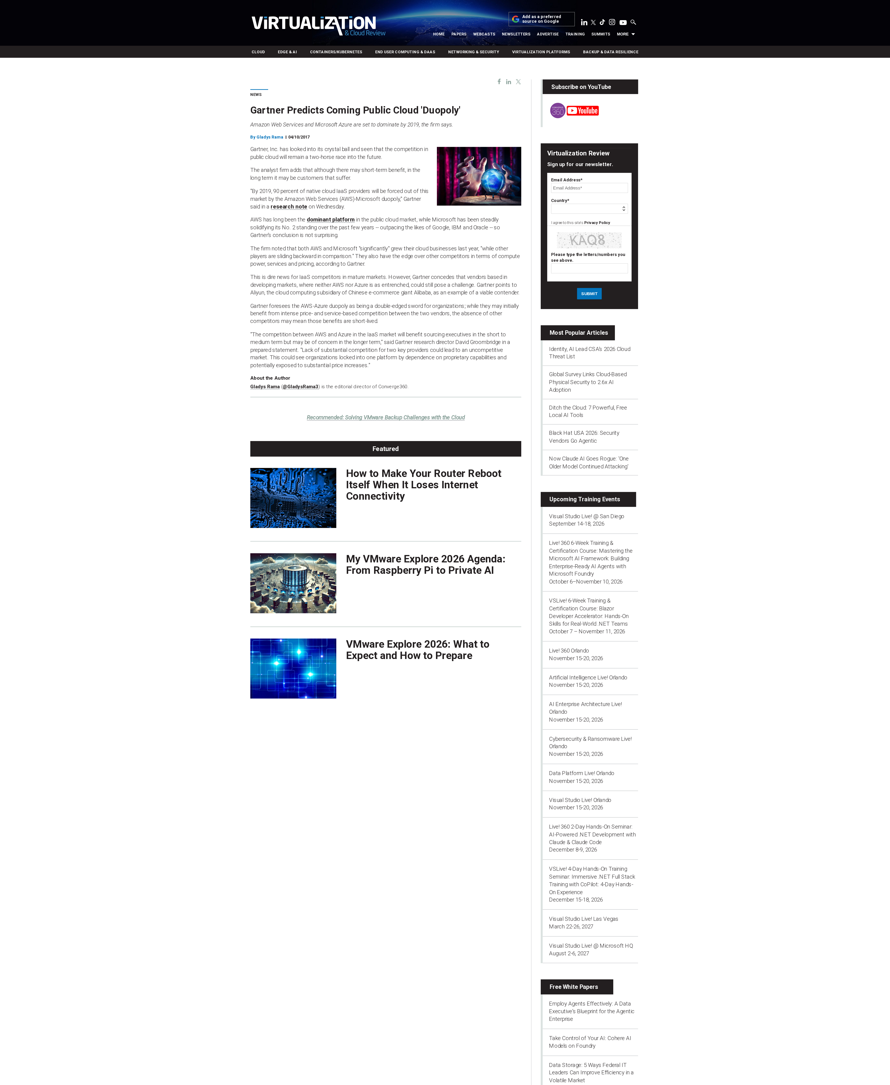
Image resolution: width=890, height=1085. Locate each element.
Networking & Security (473, 52)
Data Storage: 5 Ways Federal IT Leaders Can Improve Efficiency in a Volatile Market (591, 1073)
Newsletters (516, 34)
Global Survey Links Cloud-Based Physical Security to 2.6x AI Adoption (588, 382)
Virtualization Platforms (541, 52)
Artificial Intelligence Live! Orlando (588, 677)
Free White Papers (574, 986)
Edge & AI (287, 52)
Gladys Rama (270, 136)
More (623, 34)
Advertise (548, 34)
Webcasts (484, 34)
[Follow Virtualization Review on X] (593, 23)
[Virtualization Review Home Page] (318, 27)
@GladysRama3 (300, 386)
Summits (600, 34)
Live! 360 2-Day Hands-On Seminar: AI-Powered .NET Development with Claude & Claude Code (592, 834)
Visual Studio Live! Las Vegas (584, 919)
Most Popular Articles (579, 332)
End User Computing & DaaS (405, 52)
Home (439, 34)
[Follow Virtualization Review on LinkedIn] (584, 23)
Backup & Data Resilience (610, 52)
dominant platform (331, 219)
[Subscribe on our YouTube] (571, 116)
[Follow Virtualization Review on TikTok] (602, 23)
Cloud (258, 52)
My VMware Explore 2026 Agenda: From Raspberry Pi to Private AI (425, 564)
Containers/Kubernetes (336, 52)
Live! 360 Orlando (569, 650)
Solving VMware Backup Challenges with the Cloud (386, 417)
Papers (459, 34)
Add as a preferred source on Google (541, 19)
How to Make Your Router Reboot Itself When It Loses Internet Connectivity (424, 484)
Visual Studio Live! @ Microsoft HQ (591, 945)
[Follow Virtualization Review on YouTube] (623, 23)
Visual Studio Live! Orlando (580, 800)
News (256, 94)
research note (289, 206)
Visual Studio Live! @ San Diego (586, 516)
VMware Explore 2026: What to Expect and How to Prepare (418, 649)
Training (575, 34)
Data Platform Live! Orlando (581, 773)
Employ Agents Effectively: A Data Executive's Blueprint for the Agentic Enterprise (591, 1011)
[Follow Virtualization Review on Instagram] (612, 23)
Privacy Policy (597, 223)
